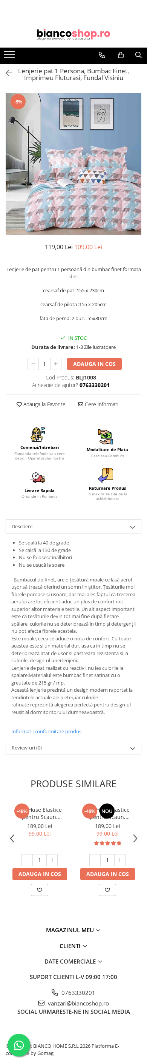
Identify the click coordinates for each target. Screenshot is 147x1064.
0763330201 (77, 992)
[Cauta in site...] (138, 55)
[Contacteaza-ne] (101, 55)
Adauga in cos (94, 363)
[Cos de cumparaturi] (121, 55)
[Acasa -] (73, 34)
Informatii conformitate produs (46, 731)
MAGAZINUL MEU (70, 930)
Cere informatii (101, 404)
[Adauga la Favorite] (39, 890)
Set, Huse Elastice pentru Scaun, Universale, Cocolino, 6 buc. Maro (39, 813)
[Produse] (10, 57)
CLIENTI (71, 946)
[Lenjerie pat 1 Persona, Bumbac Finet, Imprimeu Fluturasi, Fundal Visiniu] (73, 164)
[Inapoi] (5, 73)
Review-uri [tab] (27, 747)
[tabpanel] (73, 164)
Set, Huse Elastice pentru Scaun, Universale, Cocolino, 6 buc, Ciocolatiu (107, 813)
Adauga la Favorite (44, 404)
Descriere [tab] (22, 526)
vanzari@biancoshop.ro (77, 1003)
